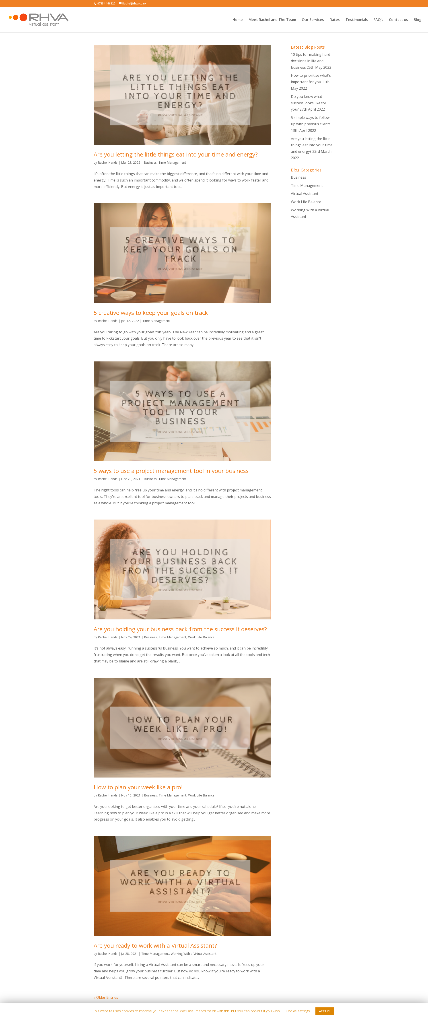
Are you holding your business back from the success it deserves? (180, 629)
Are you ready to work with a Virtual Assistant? (155, 945)
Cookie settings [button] (298, 1011)
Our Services (313, 20)
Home (238, 20)
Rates (335, 20)
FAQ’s (378, 20)
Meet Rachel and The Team (272, 20)
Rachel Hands (107, 162)
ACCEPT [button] (325, 1011)
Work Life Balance (201, 637)
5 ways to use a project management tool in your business (171, 471)
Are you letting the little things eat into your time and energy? (176, 154)
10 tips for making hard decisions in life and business (310, 61)
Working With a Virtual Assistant (193, 953)
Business (150, 162)
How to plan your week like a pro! (138, 787)
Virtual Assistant (304, 193)
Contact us (398, 20)
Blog (417, 20)
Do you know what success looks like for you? (308, 103)
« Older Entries (106, 997)
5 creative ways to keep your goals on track (151, 313)
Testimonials (357, 20)
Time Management (172, 162)
